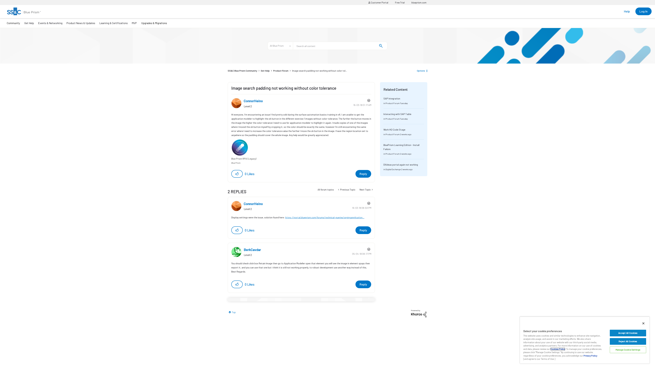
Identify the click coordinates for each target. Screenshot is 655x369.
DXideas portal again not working (400, 164)
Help (627, 11)
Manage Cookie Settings (628, 349)
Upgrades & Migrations (154, 23)
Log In (643, 11)
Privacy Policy (590, 355)
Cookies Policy (557, 349)
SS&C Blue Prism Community (242, 70)
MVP (134, 23)
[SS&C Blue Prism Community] (24, 11)
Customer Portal (379, 2)
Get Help (29, 23)
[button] (237, 174)
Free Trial (400, 2)
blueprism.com (418, 2)
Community (13, 23)
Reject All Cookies (628, 341)
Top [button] (234, 312)
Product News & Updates (80, 23)
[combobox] (340, 46)
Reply (363, 174)
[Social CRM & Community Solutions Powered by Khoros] (418, 313)
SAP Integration (391, 98)
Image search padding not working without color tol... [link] (319, 70)
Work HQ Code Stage (394, 129)
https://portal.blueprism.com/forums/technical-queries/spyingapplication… (324, 217)
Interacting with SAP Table (397, 114)
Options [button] (421, 70)
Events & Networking (50, 23)
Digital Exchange (393, 169)
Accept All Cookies (627, 333)
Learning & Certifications (113, 23)
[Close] (643, 323)
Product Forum (280, 70)
